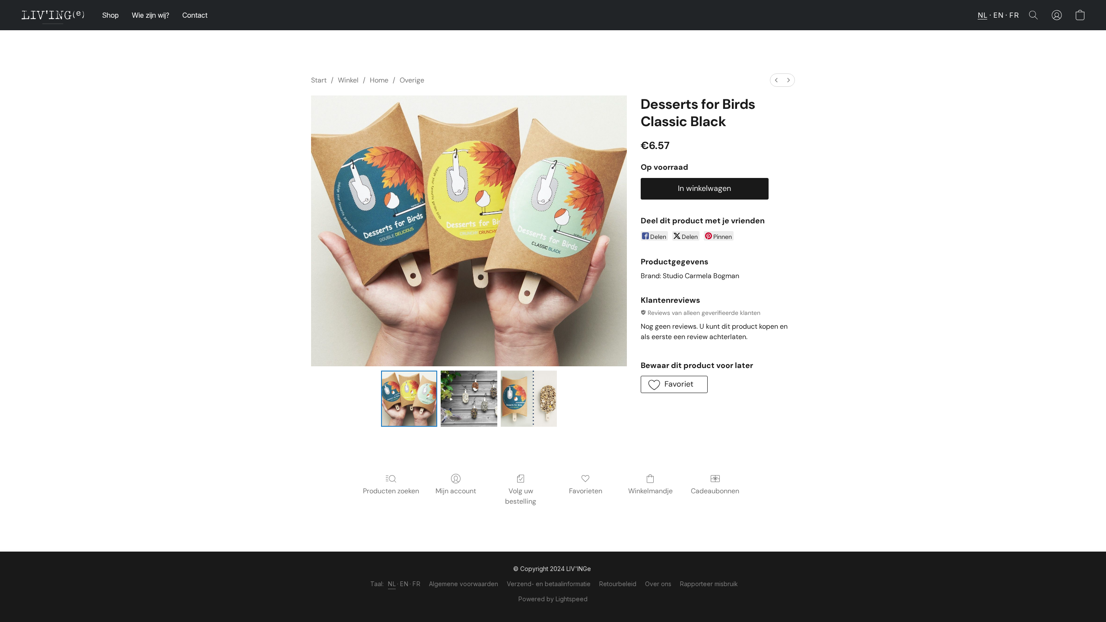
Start (319, 80)
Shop (110, 15)
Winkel (348, 80)
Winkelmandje (650, 490)
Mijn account (455, 490)
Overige (412, 80)
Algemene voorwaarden (463, 583)
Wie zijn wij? (150, 15)
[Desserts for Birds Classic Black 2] (529, 399)
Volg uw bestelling (520, 496)
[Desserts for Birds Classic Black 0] (409, 399)
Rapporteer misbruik (709, 583)
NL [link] (392, 583)
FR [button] (1014, 15)
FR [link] (416, 583)
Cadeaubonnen (715, 490)
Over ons (658, 583)
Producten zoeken (391, 490)
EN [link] (404, 583)
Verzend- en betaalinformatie (549, 583)
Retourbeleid (617, 583)
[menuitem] (776, 80)
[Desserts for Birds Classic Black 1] (469, 399)
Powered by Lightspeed (553, 599)
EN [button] (998, 15)
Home (379, 80)
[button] (53, 15)
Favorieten (585, 490)
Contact (194, 15)
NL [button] (982, 15)
